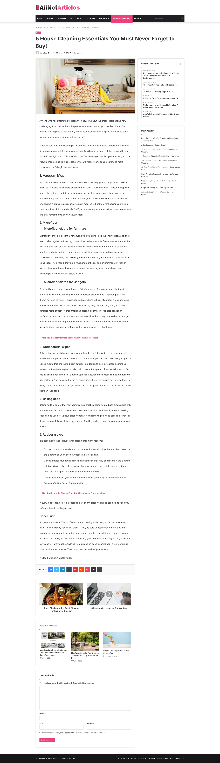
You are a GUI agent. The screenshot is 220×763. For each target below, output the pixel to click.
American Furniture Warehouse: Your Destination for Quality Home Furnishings (53, 652)
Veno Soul (43, 53)
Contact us (179, 758)
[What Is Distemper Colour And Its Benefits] (117, 640)
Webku (133, 758)
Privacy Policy (123, 758)
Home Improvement (122, 19)
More (136, 19)
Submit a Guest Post (165, 758)
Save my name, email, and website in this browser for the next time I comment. (74, 733)
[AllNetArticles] (58, 7)
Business (62, 19)
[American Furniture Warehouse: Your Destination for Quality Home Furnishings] (53, 640)
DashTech (151, 758)
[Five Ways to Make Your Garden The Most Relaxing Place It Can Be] (85, 641)
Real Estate (104, 19)
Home (39, 19)
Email (42, 723)
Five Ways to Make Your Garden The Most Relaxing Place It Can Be (85, 655)
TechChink (142, 758)
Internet (50, 19)
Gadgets (91, 19)
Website (90, 723)
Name (42, 714)
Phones (80, 19)
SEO (71, 19)
